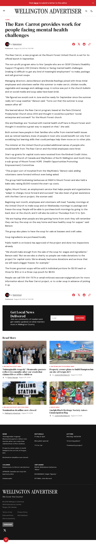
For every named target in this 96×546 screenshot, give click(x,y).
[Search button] (86, 11)
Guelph (53, 407)
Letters (69, 434)
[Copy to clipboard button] (89, 44)
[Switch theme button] (92, 11)
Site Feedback (23, 515)
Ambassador (7, 478)
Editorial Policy (7, 515)
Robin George (13, 377)
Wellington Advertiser (12, 413)
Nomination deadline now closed (15, 457)
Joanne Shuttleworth (62, 375)
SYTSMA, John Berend (43, 478)
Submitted (17, 44)
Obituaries (39, 465)
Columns (6, 465)
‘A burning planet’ (73, 441)
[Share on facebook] (74, 44)
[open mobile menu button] (4, 11)
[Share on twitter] (79, 44)
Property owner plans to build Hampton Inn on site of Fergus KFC (14, 450)
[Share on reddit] (84, 44)
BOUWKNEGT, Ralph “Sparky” (45, 474)
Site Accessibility (8, 519)
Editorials (39, 434)
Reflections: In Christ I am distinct (16, 467)
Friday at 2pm (39, 437)
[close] (93, 3)
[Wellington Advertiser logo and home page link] (48, 11)
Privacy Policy (23, 512)
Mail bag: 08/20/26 (73, 437)
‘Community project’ (74, 445)
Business (67, 366)
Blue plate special (41, 441)
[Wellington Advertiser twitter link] (4, 530)
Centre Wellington (57, 366)
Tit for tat (38, 445)
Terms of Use (7, 512)
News (8, 19)
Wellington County (10, 366)
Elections (21, 407)
